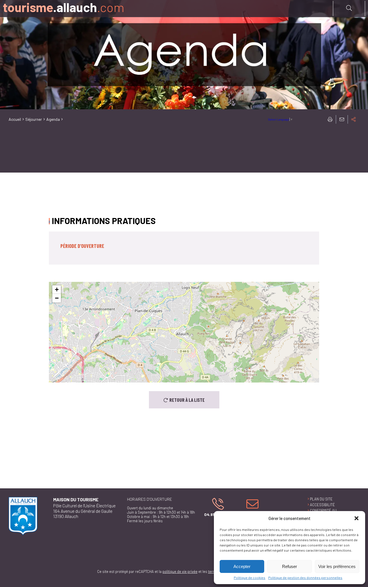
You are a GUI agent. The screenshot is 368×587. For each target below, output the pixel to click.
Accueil (15, 119)
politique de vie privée (180, 571)
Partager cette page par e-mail (342, 119)
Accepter (241, 566)
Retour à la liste (187, 400)
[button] (356, 518)
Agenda (53, 119)
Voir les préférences (337, 566)
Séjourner (33, 119)
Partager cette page (353, 119)
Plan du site (321, 499)
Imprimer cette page (330, 119)
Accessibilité (322, 504)
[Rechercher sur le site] (349, 8)
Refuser (289, 566)
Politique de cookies (249, 577)
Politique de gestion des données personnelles (305, 577)
